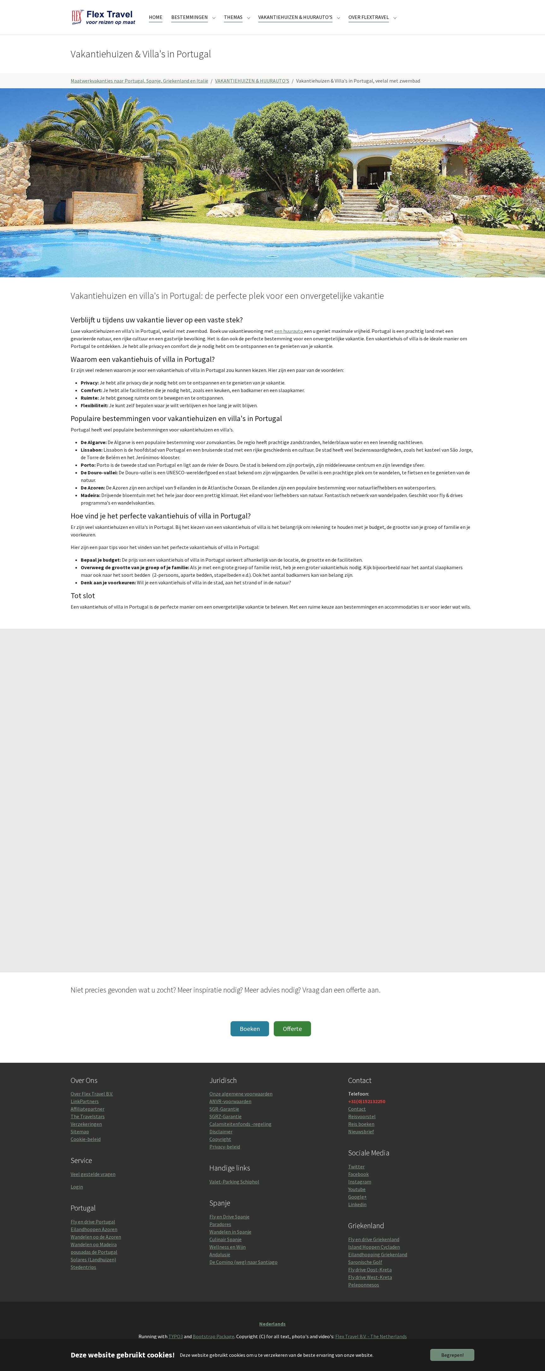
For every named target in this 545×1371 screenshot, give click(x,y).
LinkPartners (85, 1101)
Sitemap (80, 1131)
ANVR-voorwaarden (230, 1101)
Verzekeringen (86, 1124)
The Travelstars (88, 1116)
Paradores (220, 1224)
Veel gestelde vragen (93, 1174)
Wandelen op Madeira (94, 1244)
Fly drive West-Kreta (370, 1277)
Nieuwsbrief (361, 1131)
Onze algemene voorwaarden (240, 1093)
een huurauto (289, 331)
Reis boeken (361, 1124)
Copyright (220, 1139)
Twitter (356, 1166)
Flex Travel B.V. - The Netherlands (371, 1336)
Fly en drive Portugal (93, 1221)
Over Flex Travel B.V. (92, 1093)
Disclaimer (220, 1131)
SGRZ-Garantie (225, 1116)
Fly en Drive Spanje (229, 1216)
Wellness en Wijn (227, 1247)
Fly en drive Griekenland (373, 1239)
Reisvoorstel (362, 1116)
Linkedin (357, 1204)
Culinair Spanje (225, 1239)
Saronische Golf (365, 1262)
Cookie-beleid (86, 1139)
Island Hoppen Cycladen (374, 1247)
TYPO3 (175, 1336)
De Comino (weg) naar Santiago (243, 1262)
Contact (357, 1109)
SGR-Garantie (224, 1109)
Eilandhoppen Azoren (94, 1229)
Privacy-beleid (224, 1146)
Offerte (292, 1029)
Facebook (358, 1174)
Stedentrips (83, 1267)
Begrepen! (452, 1355)
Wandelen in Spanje (230, 1232)
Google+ (357, 1197)
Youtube (357, 1189)
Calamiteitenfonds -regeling (240, 1124)
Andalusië (219, 1254)
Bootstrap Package (213, 1336)
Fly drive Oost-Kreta (370, 1269)
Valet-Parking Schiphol (234, 1181)
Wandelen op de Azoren (96, 1237)
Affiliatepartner (87, 1109)
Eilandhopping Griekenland (377, 1254)
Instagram (359, 1181)
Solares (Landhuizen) (93, 1259)
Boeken (250, 1029)
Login (77, 1186)
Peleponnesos (363, 1284)
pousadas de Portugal (94, 1252)
